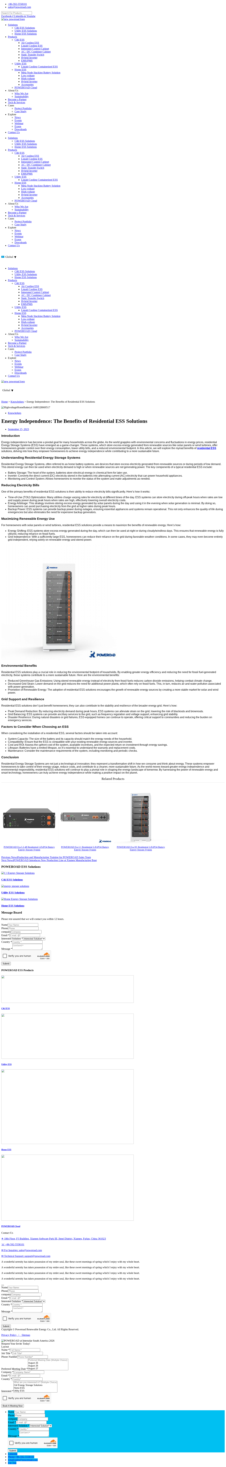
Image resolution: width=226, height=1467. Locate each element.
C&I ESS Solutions (25, 27)
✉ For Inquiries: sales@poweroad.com (21, 1250)
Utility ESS (20, 63)
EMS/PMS (27, 60)
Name (4, 924)
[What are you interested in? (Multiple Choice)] (35, 1382)
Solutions (13, 24)
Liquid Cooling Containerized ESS (39, 66)
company (6, 931)
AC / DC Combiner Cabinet (36, 51)
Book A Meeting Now (13, 1406)
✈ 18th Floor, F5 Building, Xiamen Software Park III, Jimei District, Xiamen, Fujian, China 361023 (53, 1238)
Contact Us (14, 132)
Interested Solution (12, 938)
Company (7, 1372)
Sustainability (22, 96)
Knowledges (17, 401)
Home (4, 401)
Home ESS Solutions (26, 33)
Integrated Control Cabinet (35, 48)
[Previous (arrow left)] (6, 733)
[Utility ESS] (35, 1391)
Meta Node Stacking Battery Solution (40, 72)
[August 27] (48, 1368)
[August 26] (48, 1365)
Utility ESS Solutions (26, 30)
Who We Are (21, 93)
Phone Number (9, 1356)
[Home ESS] (35, 1388)
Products (12, 36)
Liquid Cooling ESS (32, 45)
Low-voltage (28, 75)
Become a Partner (17, 99)
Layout (5, 1346)
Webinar (19, 123)
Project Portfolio (23, 108)
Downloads (21, 129)
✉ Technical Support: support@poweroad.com (25, 1256)
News (18, 117)
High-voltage (28, 78)
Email (5, 935)
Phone (4, 928)
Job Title (6, 1353)
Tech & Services (16, 102)
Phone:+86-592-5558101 (21, 1456)
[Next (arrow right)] (220, 733)
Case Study (20, 111)
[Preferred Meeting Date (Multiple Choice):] (48, 1360)
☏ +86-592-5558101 (12, 1244)
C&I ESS (19, 39)
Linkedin (12, 1453)
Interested (7, 1391)
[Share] (215, 3)
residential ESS (206, 448)
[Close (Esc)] (222, 3)
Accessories (27, 84)
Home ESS (20, 69)
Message (6, 948)
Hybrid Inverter (29, 57)
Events (18, 120)
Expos (18, 126)
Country (6, 941)
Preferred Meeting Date (14, 1368)
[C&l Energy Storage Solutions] (35, 1385)
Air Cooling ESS (30, 42)
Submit (6, 963)
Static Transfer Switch (32, 54)
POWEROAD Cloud (26, 87)
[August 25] (48, 1363)
